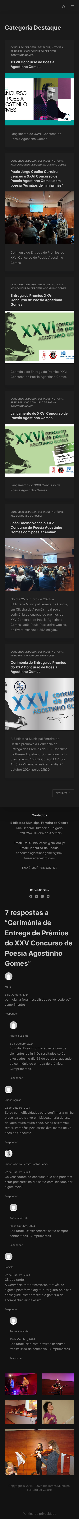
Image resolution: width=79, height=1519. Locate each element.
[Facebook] (30, 896)
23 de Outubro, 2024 (22, 1225)
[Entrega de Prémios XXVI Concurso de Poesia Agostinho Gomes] (39, 337)
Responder (11, 1013)
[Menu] (72, 7)
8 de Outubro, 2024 (17, 994)
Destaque (44, 47)
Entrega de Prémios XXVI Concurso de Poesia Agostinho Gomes (36, 300)
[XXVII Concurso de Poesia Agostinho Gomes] (39, 99)
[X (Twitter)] (36, 896)
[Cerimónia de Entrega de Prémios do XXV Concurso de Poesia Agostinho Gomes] (39, 704)
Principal (17, 51)
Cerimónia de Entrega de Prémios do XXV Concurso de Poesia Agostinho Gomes (38, 667)
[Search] (63, 6)
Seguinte (61, 793)
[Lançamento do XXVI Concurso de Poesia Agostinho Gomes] (39, 450)
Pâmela (9, 1267)
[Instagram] (42, 896)
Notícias (57, 47)
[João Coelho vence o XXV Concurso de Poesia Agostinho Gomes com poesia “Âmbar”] (39, 564)
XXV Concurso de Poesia (26, 515)
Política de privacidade (39, 1514)
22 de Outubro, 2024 (17, 1107)
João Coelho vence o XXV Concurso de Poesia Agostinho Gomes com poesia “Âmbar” (36, 527)
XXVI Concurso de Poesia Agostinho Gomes (38, 164)
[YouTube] (48, 896)
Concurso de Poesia (24, 47)
